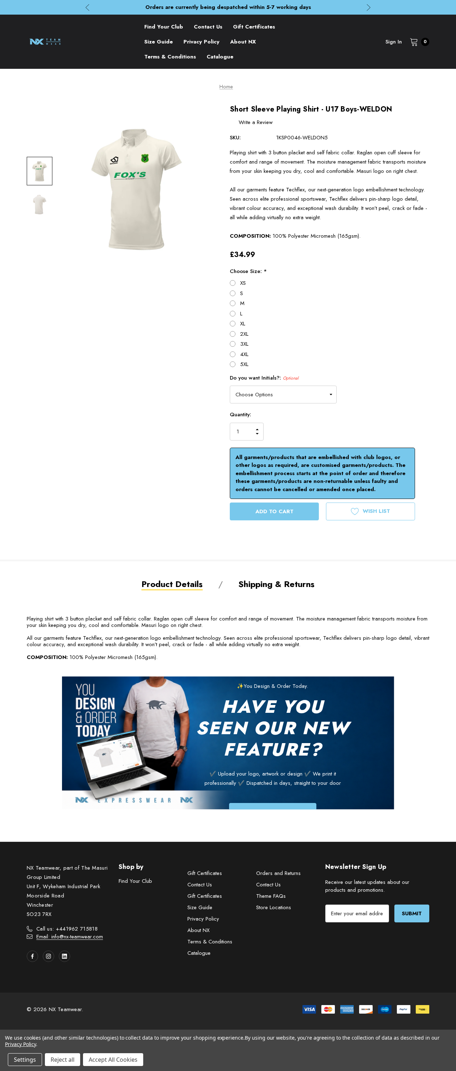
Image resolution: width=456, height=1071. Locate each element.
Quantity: (240, 414)
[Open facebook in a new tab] (32, 956)
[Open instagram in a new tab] (48, 956)
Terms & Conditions (209, 942)
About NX (198, 930)
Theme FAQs (271, 896)
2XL (244, 334)
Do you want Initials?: (264, 378)
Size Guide (199, 907)
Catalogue (199, 953)
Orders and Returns (278, 873)
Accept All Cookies (113, 1060)
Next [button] (368, 7)
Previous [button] (87, 7)
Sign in (393, 42)
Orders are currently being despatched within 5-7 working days (228, 7)
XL (242, 324)
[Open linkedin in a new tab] (64, 956)
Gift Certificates (204, 873)
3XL (244, 344)
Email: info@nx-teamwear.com (69, 937)
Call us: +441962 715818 (67, 929)
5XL (244, 364)
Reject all (62, 1060)
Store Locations (273, 907)
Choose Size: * (248, 271)
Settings (25, 1060)
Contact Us (199, 885)
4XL (244, 354)
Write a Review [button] (256, 122)
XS (243, 283)
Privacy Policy (203, 919)
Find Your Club (135, 881)
